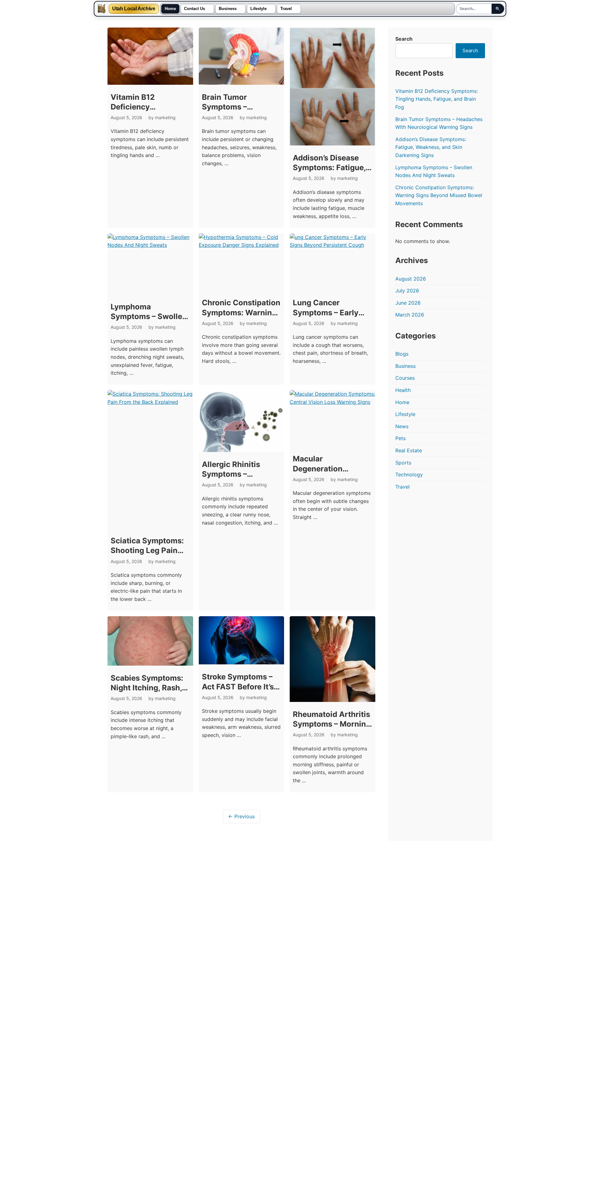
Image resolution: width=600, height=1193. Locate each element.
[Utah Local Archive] (102, 9)
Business (228, 9)
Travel (286, 9)
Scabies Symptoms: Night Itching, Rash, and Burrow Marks (147, 687)
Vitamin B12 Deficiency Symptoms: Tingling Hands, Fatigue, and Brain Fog (436, 99)
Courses (405, 378)
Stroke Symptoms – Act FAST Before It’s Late (238, 686)
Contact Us (194, 9)
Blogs (401, 354)
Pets (400, 438)
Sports (403, 462)
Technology (409, 474)
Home (170, 9)
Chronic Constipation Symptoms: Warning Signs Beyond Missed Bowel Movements (438, 195)
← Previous (241, 816)
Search (403, 39)
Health (403, 390)
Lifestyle (258, 9)
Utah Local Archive (133, 8)
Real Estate (408, 450)
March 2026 (409, 315)
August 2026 (410, 279)
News (401, 426)
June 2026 (408, 303)
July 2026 (407, 290)
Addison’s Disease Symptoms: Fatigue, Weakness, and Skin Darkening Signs (430, 147)
